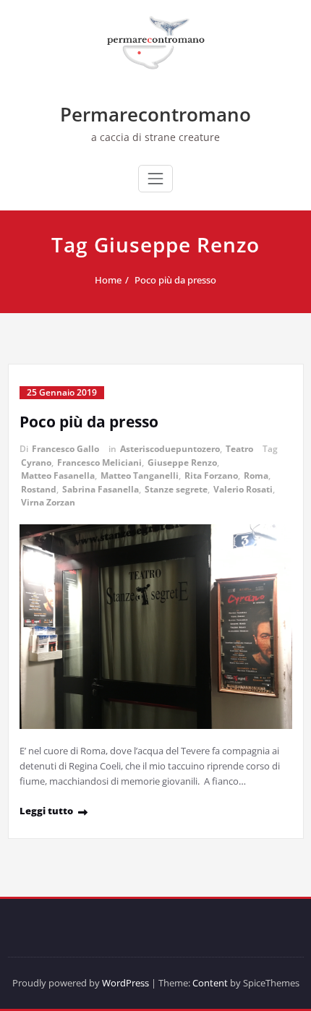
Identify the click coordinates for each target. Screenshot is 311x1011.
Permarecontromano (155, 114)
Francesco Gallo (65, 449)
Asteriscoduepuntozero (170, 449)
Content (210, 982)
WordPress (125, 982)
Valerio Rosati (243, 489)
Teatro (239, 449)
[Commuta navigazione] (155, 178)
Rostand (38, 489)
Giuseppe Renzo (182, 462)
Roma (256, 475)
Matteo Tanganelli (140, 475)
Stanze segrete (176, 489)
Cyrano (36, 462)
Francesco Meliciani (99, 462)
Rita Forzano (211, 475)
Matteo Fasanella (58, 475)
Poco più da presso (175, 279)
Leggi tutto (46, 810)
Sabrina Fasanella (100, 489)
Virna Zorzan (48, 502)
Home (108, 279)
